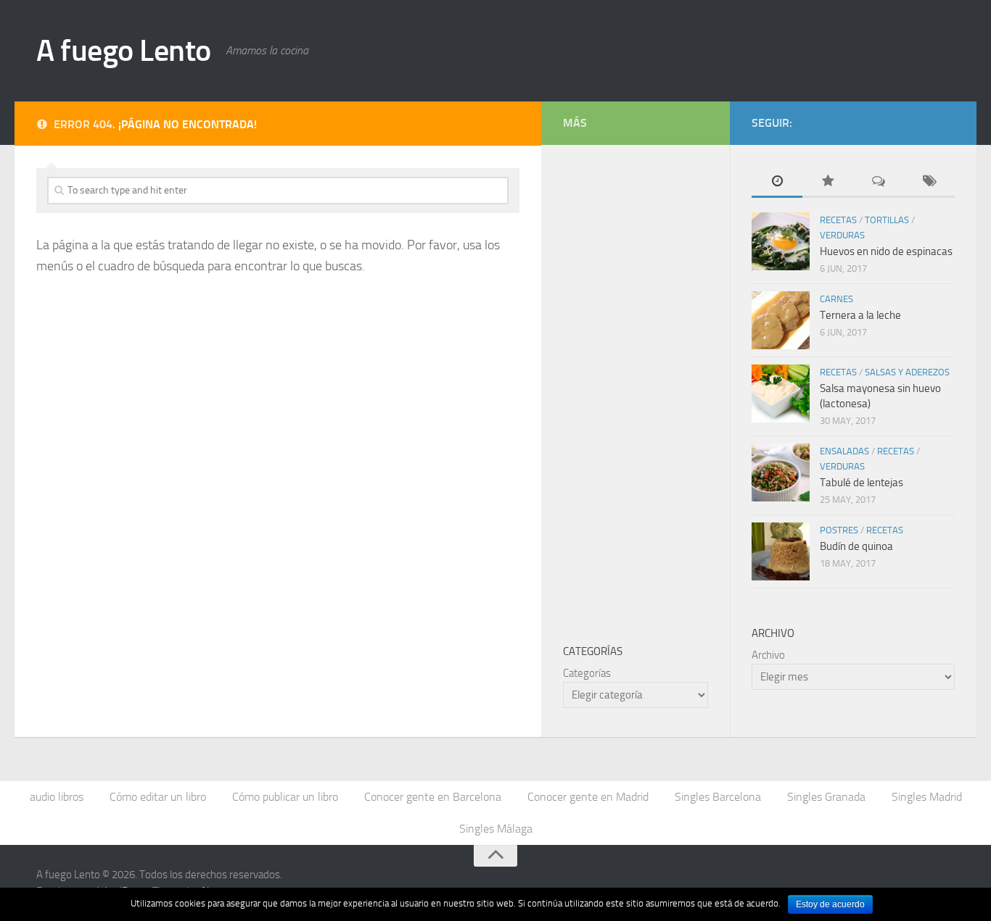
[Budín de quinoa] (781, 551)
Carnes (836, 298)
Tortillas (887, 219)
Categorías (587, 673)
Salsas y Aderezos (907, 372)
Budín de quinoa (856, 546)
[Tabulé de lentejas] (781, 472)
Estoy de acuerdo (830, 904)
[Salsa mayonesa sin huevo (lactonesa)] (781, 393)
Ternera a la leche (860, 315)
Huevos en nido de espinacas (886, 251)
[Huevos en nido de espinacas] (781, 241)
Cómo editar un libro (158, 797)
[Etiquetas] (929, 182)
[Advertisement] (672, 384)
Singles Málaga (495, 828)
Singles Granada (826, 797)
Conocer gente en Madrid (588, 797)
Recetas (838, 219)
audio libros (56, 797)
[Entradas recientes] (777, 182)
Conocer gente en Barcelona (432, 797)
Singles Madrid (927, 797)
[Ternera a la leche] (781, 320)
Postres (839, 530)
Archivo (768, 655)
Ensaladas (844, 451)
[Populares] (827, 182)
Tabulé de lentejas (861, 482)
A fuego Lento (123, 51)
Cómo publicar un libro (285, 797)
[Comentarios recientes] (878, 182)
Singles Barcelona (718, 797)
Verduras (842, 235)
